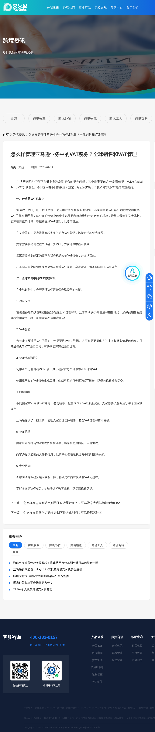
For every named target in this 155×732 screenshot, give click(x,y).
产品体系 (97, 637)
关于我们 (132, 7)
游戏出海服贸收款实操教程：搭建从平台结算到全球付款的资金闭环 (55, 562)
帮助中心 (117, 7)
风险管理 (117, 652)
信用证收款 (97, 667)
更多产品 (85, 7)
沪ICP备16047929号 (89, 727)
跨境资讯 (19, 134)
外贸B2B (53, 7)
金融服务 (137, 660)
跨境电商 (69, 7)
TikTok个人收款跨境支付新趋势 (32, 589)
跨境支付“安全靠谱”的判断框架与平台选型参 (41, 576)
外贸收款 (137, 645)
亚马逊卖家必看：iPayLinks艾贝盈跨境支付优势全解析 (47, 569)
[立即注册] (149, 316)
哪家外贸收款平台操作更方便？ (33, 582)
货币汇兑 (97, 660)
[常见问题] (149, 306)
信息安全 (117, 660)
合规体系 (117, 645)
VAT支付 (97, 681)
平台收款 (137, 652)
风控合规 (101, 7)
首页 (6, 134)
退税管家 (97, 674)
